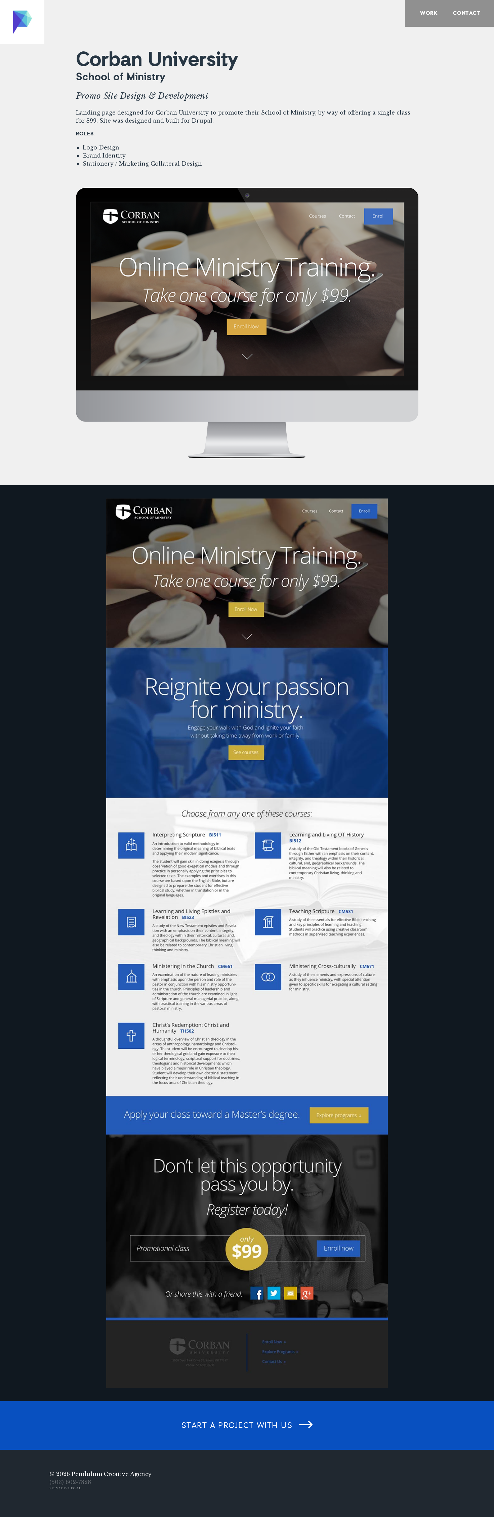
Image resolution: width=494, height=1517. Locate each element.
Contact (467, 13)
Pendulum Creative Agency (112, 1474)
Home (22, 22)
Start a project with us (236, 1426)
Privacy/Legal (65, 1488)
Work (429, 13)
